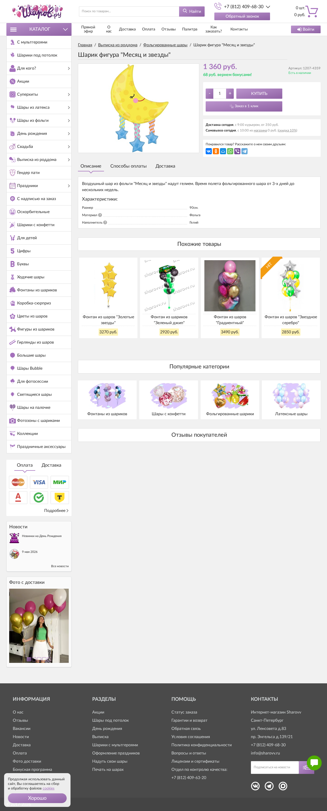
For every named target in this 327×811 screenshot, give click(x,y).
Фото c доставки (26, 582)
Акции (98, 712)
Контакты (239, 29)
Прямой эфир (88, 29)
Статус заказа (184, 712)
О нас (109, 29)
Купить (259, 94)
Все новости (60, 566)
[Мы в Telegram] (269, 788)
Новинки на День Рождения (42, 536)
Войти (308, 29)
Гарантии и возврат (189, 720)
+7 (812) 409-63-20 (188, 778)
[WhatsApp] (230, 151)
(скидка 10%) (287, 130)
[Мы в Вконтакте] (255, 788)
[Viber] (237, 151)
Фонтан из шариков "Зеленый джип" (169, 320)
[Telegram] (244, 151)
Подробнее (54, 511)
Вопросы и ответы (188, 753)
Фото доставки (27, 761)
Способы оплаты (128, 166)
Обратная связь (186, 729)
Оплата (25, 465)
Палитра (189, 29)
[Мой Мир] (223, 151)
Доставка (51, 465)
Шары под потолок (110, 720)
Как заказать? (213, 29)
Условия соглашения (190, 737)
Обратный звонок (242, 16)
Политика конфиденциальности (201, 745)
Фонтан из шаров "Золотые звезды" (108, 320)
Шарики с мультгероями (115, 745)
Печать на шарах (108, 770)
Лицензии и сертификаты (195, 761)
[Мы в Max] (282, 788)
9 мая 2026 (30, 551)
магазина (260, 130)
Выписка (100, 737)
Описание (90, 166)
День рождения (107, 729)
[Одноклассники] (216, 151)
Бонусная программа (32, 770)
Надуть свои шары (109, 761)
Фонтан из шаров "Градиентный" (230, 320)
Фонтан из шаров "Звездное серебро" (291, 320)
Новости (21, 737)
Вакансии (21, 729)
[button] (37, 798)
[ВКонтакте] (209, 151)
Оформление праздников (116, 753)
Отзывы (168, 29)
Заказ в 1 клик (246, 106)
